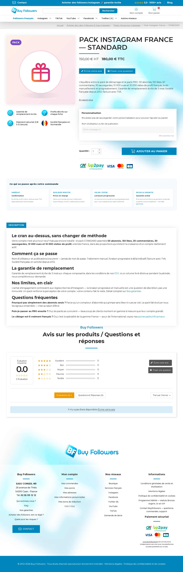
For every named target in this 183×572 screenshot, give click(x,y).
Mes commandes (69, 483)
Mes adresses (69, 492)
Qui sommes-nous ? (26, 501)
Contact (22, 2)
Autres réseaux (129, 18)
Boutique (113, 483)
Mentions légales (156, 491)
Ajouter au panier (152, 151)
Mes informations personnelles (69, 497)
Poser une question (121, 71)
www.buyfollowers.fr (150, 542)
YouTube (71, 18)
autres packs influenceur (151, 316)
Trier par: (157, 395)
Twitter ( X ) (107, 18)
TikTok (58, 18)
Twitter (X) (113, 502)
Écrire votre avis (92, 71)
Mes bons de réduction (69, 502)
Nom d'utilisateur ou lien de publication (100, 124)
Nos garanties (134, 291)
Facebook (89, 18)
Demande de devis (113, 515)
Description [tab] (16, 225)
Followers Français (23, 18)
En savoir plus (86, 100)
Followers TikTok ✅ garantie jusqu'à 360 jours (91, 2)
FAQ (26, 505)
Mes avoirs (69, 488)
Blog (170, 2)
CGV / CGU (70, 506)
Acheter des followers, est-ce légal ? (26, 515)
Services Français (113, 488)
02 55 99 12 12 (28, 495)
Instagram (43, 18)
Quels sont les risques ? (26, 519)
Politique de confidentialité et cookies (156, 496)
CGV (116, 273)
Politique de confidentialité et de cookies (144, 564)
